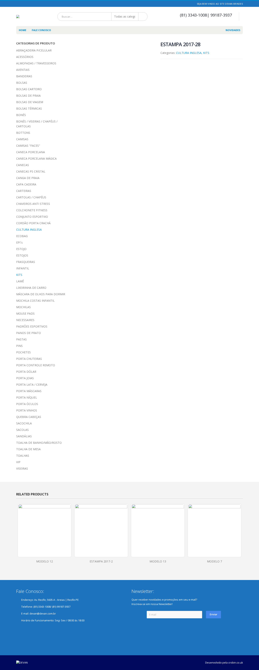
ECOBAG (22, 236)
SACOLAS (22, 430)
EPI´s (19, 242)
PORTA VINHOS (26, 410)
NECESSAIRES (25, 320)
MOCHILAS (23, 307)
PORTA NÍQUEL (26, 397)
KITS (206, 53)
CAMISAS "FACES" (28, 146)
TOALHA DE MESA (28, 449)
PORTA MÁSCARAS (28, 391)
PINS (19, 346)
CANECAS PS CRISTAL (30, 171)
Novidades (233, 30)
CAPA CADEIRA (26, 184)
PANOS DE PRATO (28, 333)
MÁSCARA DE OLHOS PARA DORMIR (40, 294)
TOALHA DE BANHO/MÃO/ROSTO (39, 443)
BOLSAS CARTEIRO (29, 89)
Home (22, 30)
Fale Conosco (41, 30)
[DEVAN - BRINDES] (22, 16)
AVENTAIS (23, 70)
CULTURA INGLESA (189, 53)
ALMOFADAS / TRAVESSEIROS (36, 63)
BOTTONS (23, 133)
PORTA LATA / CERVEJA (31, 384)
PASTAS (21, 339)
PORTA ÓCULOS (27, 404)
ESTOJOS (22, 255)
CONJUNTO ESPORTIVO (32, 217)
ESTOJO (21, 249)
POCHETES (23, 352)
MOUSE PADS (25, 313)
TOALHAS (22, 455)
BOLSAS (21, 83)
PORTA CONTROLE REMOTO (35, 365)
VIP (18, 462)
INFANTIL (22, 268)
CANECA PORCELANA (30, 152)
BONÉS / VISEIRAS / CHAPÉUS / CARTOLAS (36, 123)
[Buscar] (143, 17)
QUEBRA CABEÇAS (28, 417)
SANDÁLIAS (24, 436)
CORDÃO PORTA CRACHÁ (33, 223)
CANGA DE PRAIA (27, 178)
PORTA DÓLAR (26, 372)
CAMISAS (22, 139)
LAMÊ (20, 281)
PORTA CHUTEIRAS (29, 359)
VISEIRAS (22, 468)
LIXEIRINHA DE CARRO (31, 288)
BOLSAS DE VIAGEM (29, 102)
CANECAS (22, 165)
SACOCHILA (24, 423)
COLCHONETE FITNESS (31, 210)
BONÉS (21, 115)
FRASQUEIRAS (25, 262)
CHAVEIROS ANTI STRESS (33, 204)
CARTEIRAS (23, 191)
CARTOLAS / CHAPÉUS (31, 197)
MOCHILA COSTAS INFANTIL (35, 301)
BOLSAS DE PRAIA (28, 95)
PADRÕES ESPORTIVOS (31, 326)
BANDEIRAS (24, 76)
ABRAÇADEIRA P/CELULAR (34, 50)
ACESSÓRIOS (24, 57)
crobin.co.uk (235, 662)
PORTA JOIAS (25, 378)
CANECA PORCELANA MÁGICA (36, 158)
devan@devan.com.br (43, 613)
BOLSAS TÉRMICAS (29, 108)
